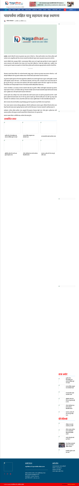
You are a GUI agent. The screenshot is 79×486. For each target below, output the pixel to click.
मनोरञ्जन (40, 10)
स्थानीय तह (35, 10)
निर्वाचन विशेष (28, 10)
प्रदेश (23, 10)
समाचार (14, 10)
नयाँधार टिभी (54, 10)
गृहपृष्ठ (10, 10)
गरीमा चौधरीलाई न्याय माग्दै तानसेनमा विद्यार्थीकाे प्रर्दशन (30, 154)
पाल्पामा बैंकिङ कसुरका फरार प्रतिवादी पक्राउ (28, 136)
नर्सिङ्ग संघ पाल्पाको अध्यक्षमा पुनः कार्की (69, 425)
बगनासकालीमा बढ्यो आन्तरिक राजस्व (48, 136)
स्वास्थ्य (44, 10)
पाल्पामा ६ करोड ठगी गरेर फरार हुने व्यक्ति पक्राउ (48, 154)
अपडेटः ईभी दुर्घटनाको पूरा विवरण (70, 438)
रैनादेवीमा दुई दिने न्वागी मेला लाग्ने (70, 451)
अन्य (60, 10)
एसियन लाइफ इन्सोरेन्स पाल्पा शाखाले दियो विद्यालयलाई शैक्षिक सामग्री (70, 432)
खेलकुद (49, 10)
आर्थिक (18, 10)
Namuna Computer (71, 484)
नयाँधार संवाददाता (10, 21)
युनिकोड (71, 10)
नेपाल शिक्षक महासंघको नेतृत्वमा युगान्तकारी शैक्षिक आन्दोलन (70, 445)
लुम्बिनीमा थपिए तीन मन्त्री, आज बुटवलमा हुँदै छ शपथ (11, 154)
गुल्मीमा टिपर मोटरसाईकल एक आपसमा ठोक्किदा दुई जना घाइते (11, 136)
